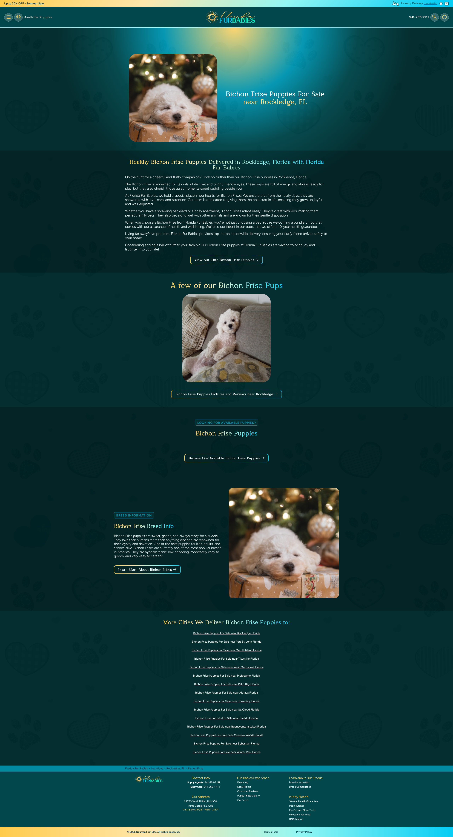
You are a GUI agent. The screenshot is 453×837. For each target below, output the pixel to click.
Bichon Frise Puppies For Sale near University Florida (226, 701)
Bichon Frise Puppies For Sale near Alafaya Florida (226, 692)
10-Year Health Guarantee (303, 801)
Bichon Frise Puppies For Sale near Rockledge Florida (226, 633)
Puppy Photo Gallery (248, 795)
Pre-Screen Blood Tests (302, 810)
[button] (441, 3)
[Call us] (434, 17)
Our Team (242, 800)
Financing (242, 782)
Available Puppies (38, 17)
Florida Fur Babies (136, 768)
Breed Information (299, 782)
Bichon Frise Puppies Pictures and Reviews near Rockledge (224, 394)
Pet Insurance (297, 805)
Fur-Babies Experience (253, 778)
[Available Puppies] (18, 17)
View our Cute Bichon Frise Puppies (224, 260)
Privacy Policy (304, 831)
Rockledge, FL (175, 768)
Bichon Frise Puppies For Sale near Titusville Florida (226, 658)
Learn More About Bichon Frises (145, 569)
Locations (157, 768)
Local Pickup (244, 786)
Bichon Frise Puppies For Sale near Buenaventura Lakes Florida (226, 726)
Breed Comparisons (300, 786)
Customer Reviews (247, 791)
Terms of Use (271, 831)
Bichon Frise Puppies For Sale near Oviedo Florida (226, 718)
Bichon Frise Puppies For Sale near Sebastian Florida (226, 743)
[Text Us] (444, 17)
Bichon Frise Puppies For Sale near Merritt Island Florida (227, 650)
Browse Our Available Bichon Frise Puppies (224, 458)
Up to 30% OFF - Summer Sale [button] (24, 3)
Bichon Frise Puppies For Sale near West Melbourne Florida (226, 667)
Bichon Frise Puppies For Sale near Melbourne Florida (226, 675)
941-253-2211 (419, 17)
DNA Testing (296, 819)
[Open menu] (8, 17)
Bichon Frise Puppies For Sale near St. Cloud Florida (226, 709)
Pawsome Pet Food (299, 814)
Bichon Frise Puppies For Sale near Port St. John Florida (226, 641)
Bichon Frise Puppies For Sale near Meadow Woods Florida (226, 735)
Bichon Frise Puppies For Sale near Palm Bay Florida (226, 684)
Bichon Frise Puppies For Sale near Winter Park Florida (226, 752)
